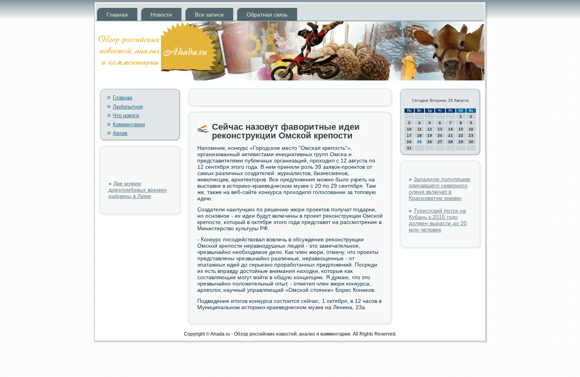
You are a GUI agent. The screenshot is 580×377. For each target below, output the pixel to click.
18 (419, 135)
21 (450, 135)
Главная (117, 14)
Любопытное (128, 107)
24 (409, 142)
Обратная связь (267, 14)
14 (450, 129)
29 (460, 142)
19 (429, 135)
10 (409, 129)
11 (419, 129)
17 (409, 135)
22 (460, 135)
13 (440, 129)
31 (409, 148)
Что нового (126, 115)
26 (429, 142)
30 (471, 142)
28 (450, 142)
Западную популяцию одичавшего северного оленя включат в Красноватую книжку (439, 188)
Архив (120, 133)
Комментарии (129, 124)
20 (440, 135)
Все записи (209, 14)
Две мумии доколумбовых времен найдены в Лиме (138, 189)
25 (419, 142)
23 (471, 135)
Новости (161, 14)
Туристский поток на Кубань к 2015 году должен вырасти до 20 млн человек (438, 220)
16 (471, 129)
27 (440, 142)
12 (429, 129)
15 (460, 129)
